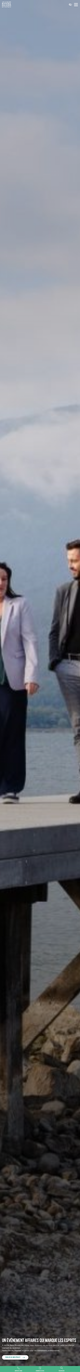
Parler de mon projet (12, 1357)
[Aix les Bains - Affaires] (9, 5)
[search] (61, 1369)
